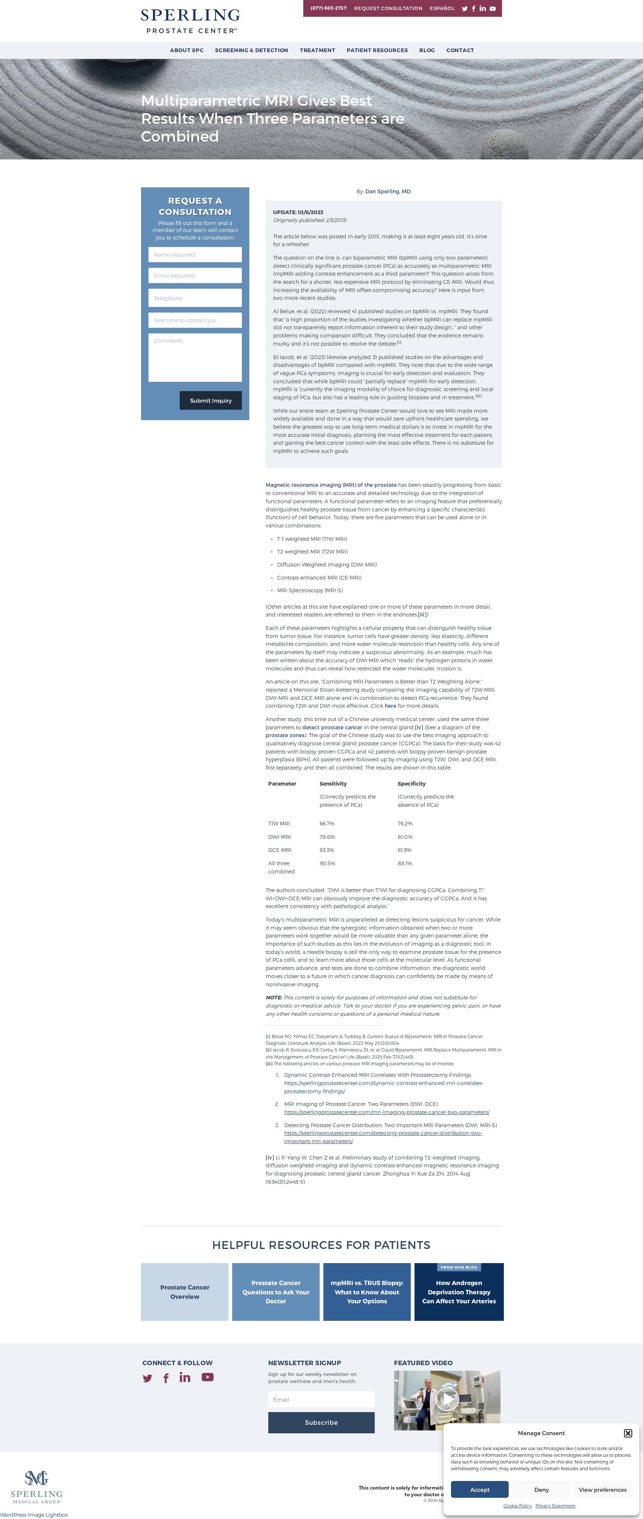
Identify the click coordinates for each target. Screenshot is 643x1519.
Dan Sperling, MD (388, 191)
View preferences (603, 1489)
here (390, 706)
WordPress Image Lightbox (34, 1515)
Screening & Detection (251, 50)
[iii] (422, 614)
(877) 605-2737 (328, 7)
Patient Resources (377, 50)
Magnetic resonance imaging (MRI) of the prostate (331, 485)
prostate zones (285, 735)
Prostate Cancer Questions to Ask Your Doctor (276, 1292)
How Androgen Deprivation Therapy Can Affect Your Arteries (459, 1284)
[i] (399, 342)
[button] (628, 1433)
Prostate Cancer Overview (184, 1292)
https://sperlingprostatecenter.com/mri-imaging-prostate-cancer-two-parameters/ (386, 1112)
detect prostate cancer (332, 727)
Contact (460, 50)
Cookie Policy (517, 1505)
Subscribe (321, 1422)
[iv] (419, 727)
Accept (480, 1489)
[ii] (479, 395)
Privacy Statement (555, 1505)
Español (442, 8)
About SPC (187, 50)
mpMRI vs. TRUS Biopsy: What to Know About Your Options (367, 1292)
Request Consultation (388, 8)
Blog (427, 50)
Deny (541, 1489)
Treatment (317, 50)
